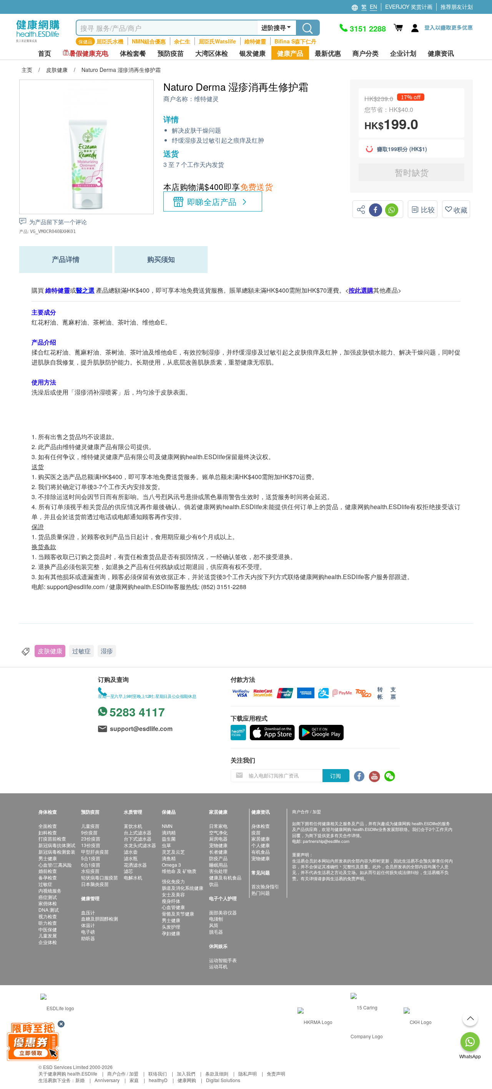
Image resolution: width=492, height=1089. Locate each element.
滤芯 (128, 871)
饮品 (213, 884)
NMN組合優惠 (149, 41)
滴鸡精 (169, 832)
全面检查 (47, 826)
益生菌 (169, 838)
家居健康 (260, 838)
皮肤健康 (50, 650)
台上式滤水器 (137, 832)
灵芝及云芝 (173, 851)
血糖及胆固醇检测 (99, 918)
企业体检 (47, 942)
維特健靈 (255, 41)
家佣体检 (47, 903)
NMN (167, 826)
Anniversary (107, 1080)
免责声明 (276, 1073)
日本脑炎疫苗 (95, 884)
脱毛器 (216, 931)
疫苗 (256, 832)
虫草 (166, 845)
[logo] (37, 42)
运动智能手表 (223, 960)
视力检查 (47, 916)
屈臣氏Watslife (217, 41)
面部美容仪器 (223, 912)
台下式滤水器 (137, 838)
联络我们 (157, 1073)
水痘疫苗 (90, 871)
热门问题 (260, 892)
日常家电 (218, 826)
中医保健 (47, 929)
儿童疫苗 (90, 826)
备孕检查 (47, 877)
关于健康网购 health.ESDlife (67, 1073)
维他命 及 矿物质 (179, 871)
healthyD (158, 1080)
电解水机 (133, 877)
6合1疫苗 (90, 864)
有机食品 (260, 851)
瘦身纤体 (171, 901)
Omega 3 (171, 864)
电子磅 (88, 931)
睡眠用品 (218, 864)
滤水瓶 (131, 858)
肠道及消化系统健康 (182, 887)
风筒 (213, 925)
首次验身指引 (265, 886)
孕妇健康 (171, 933)
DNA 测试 (48, 909)
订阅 (335, 775)
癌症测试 (47, 897)
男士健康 (47, 858)
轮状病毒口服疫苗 (99, 877)
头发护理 (171, 926)
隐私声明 (247, 1073)
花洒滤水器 (135, 864)
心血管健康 (173, 907)
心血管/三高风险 (55, 864)
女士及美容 (173, 894)
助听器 (88, 938)
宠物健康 (218, 845)
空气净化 (218, 832)
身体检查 (260, 826)
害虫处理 (218, 871)
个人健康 (260, 845)
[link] (57, 1007)
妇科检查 (47, 832)
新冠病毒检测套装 (56, 851)
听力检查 (47, 922)
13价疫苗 (90, 845)
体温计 (88, 925)
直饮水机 (133, 826)
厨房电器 (218, 838)
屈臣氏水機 (109, 41)
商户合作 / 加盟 (122, 1073)
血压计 (88, 912)
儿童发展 (47, 935)
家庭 (134, 1080)
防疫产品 (218, 858)
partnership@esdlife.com (326, 841)
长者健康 (218, 851)
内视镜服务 (50, 890)
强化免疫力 (173, 881)
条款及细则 (216, 1073)
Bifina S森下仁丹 (295, 41)
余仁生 (182, 41)
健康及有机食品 (225, 877)
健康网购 (187, 1080)
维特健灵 (206, 99)
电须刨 (216, 918)
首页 (44, 53)
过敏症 (81, 650)
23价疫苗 (90, 838)
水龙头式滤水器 (140, 845)
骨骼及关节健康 (178, 913)
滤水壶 (131, 851)
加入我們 (186, 1073)
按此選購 (361, 290)
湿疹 (107, 650)
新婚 (80, 1080)
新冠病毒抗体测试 (56, 845)
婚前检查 (47, 871)
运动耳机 (218, 966)
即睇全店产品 (212, 201)
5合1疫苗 (90, 858)
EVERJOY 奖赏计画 (408, 6)
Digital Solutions (223, 1080)
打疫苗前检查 (52, 838)
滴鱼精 (169, 858)
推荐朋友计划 (456, 6)
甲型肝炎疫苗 (95, 851)
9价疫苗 (89, 832)
